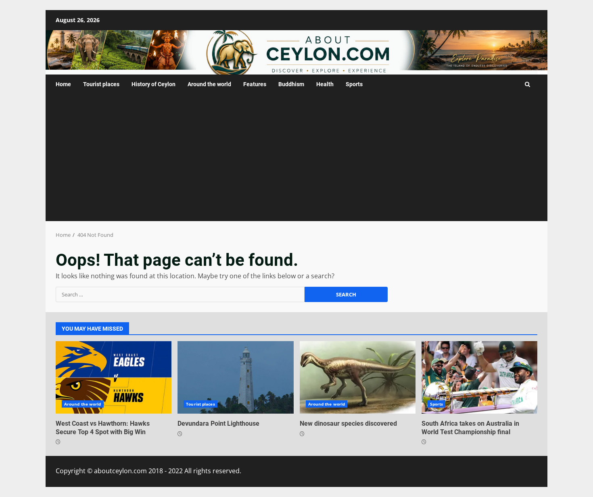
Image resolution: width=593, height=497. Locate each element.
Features (254, 84)
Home (63, 84)
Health (325, 84)
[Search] (527, 84)
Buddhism (291, 84)
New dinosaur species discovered (358, 377)
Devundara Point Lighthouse (235, 377)
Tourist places (101, 84)
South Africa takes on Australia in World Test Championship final (479, 377)
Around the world (209, 84)
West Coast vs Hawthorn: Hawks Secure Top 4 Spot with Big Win (113, 377)
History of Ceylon (153, 84)
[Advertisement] (296, 160)
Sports (354, 84)
